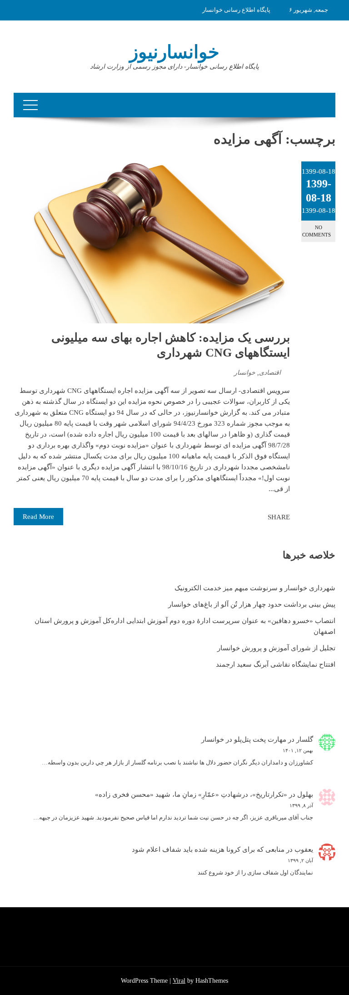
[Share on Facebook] (258, 517)
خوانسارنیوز (174, 52)
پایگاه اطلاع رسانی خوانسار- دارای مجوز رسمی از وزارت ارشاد (174, 66)
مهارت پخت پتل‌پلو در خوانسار (243, 739)
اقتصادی (270, 372)
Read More (38, 516)
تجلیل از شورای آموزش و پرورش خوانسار (276, 648)
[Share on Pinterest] (238, 517)
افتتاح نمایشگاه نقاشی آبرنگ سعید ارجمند (275, 664)
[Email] (228, 517)
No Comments (316, 231)
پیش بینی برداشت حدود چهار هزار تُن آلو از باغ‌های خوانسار (251, 604)
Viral (179, 980)
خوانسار (244, 372)
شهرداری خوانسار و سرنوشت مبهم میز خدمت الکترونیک (254, 588)
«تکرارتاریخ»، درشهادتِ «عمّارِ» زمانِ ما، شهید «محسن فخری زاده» (191, 794)
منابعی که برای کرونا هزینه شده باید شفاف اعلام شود (208, 849)
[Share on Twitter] (248, 517)
